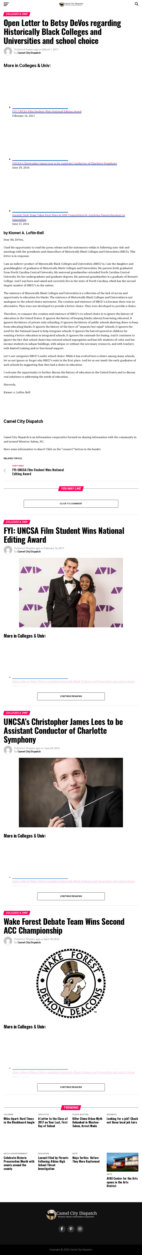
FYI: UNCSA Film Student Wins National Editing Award (46, 111)
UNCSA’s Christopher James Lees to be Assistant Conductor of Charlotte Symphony (64, 163)
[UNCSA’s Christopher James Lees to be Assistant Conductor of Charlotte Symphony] (40, 159)
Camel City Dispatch (29, 52)
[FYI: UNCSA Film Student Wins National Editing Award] (40, 107)
